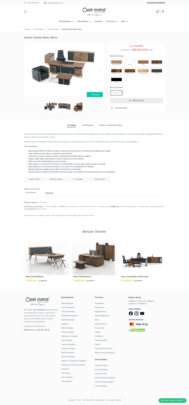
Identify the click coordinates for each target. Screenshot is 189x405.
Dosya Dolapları (67, 332)
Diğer (123, 21)
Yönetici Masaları (53, 29)
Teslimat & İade (101, 374)
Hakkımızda (99, 303)
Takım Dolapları (67, 328)
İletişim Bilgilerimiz (102, 316)
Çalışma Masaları (68, 311)
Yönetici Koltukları (68, 344)
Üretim (97, 344)
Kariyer (98, 332)
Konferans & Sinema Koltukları (73, 365)
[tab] (71, 125)
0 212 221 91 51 (33, 3)
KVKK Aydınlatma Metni (104, 382)
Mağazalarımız (100, 311)
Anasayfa (27, 29)
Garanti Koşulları (101, 369)
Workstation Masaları (69, 316)
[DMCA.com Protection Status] (137, 330)
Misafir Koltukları (67, 353)
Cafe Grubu (110, 21)
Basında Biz (99, 328)
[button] (26, 260)
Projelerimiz (99, 307)
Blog (97, 320)
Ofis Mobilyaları (65, 21)
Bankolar (64, 324)
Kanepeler (98, 21)
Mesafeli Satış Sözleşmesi (105, 378)
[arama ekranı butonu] (26, 12)
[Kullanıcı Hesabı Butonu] (163, 11)
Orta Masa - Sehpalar (69, 336)
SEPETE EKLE (138, 100)
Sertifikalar (99, 336)
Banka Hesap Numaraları (105, 353)
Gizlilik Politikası (101, 365)
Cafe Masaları (66, 381)
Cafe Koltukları (67, 377)
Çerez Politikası (101, 386)
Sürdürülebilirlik (101, 340)
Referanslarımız (101, 324)
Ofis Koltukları (83, 21)
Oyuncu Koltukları (68, 357)
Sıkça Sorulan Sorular (103, 348)
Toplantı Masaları (67, 320)
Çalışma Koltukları (68, 348)
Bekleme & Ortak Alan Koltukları (73, 361)
